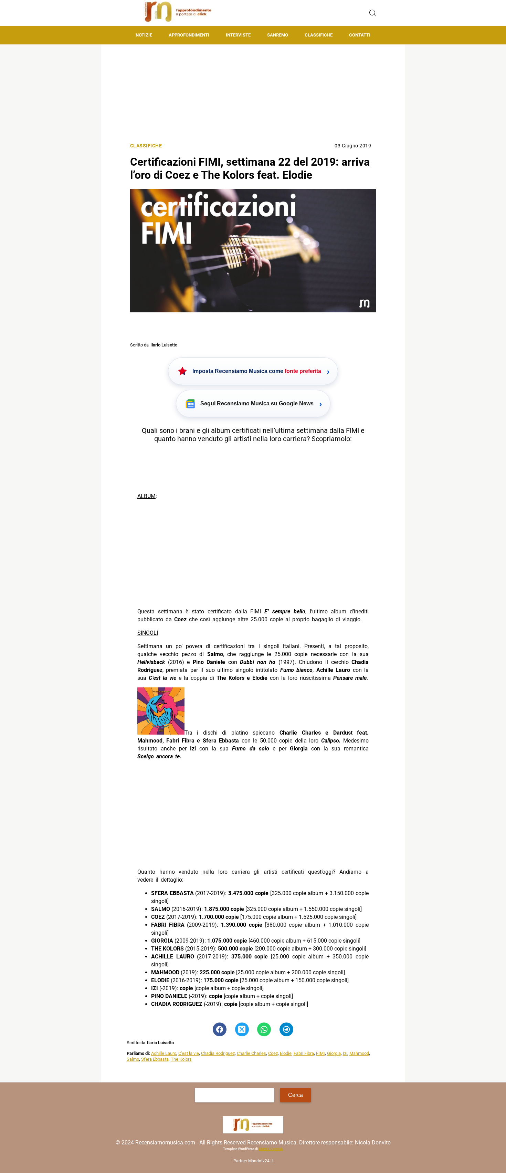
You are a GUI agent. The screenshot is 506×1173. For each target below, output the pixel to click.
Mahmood (359, 1053)
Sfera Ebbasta (155, 1059)
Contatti (359, 35)
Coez (273, 1053)
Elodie (286, 1053)
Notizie (144, 35)
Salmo (133, 1059)
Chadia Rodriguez (218, 1053)
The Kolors (181, 1059)
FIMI (320, 1053)
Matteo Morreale (271, 1149)
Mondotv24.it (260, 1161)
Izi (345, 1053)
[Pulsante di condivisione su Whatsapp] (264, 1029)
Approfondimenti (189, 35)
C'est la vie (188, 1053)
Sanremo (277, 35)
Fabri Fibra (304, 1053)
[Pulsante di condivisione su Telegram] (286, 1029)
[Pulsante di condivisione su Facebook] (219, 1029)
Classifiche (319, 35)
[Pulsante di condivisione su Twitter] (242, 1029)
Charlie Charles (251, 1053)
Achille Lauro (163, 1053)
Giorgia (334, 1053)
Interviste (238, 35)
